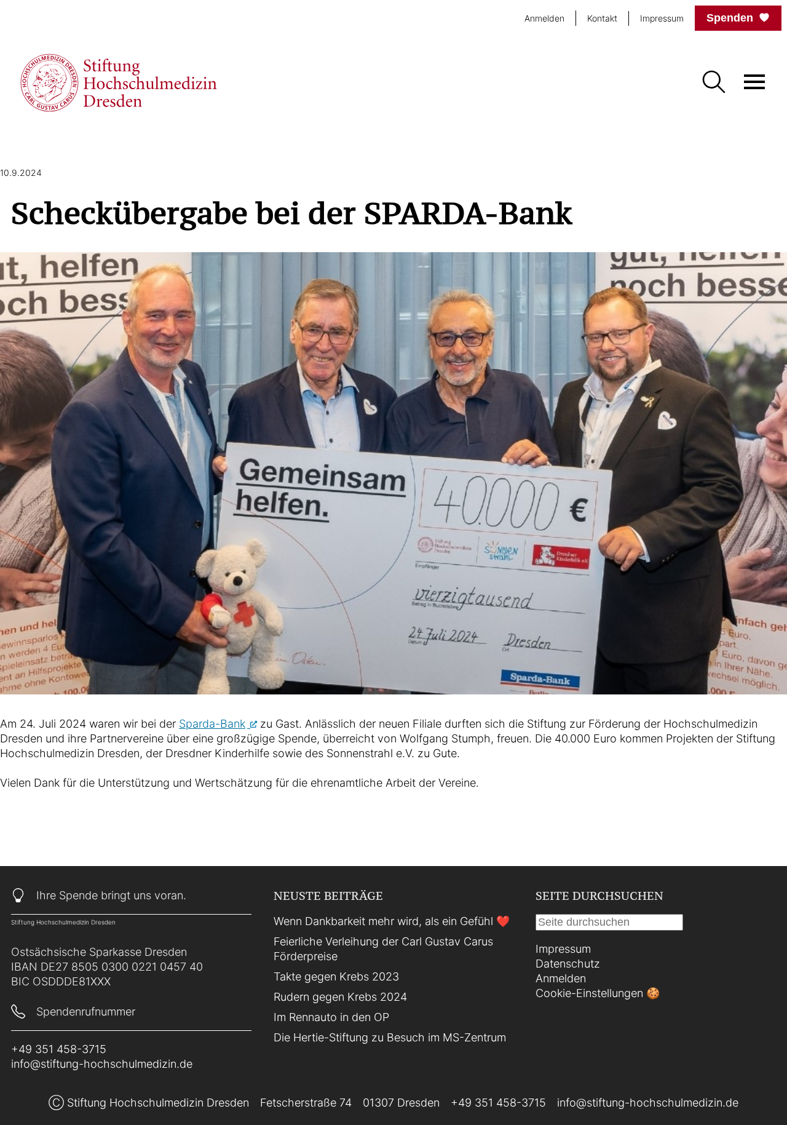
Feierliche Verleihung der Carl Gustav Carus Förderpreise (383, 949)
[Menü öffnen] (754, 81)
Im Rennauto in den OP (331, 1017)
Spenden (729, 18)
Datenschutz (568, 963)
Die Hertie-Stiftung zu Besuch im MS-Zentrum (390, 1037)
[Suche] (713, 83)
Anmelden (544, 18)
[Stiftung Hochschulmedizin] (118, 82)
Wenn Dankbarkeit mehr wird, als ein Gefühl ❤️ (392, 921)
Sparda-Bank (212, 723)
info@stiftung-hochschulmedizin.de (101, 1063)
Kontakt (602, 17)
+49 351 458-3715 (58, 1049)
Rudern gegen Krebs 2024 (340, 996)
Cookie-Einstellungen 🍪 (598, 993)
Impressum (662, 17)
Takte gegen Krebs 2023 (336, 976)
